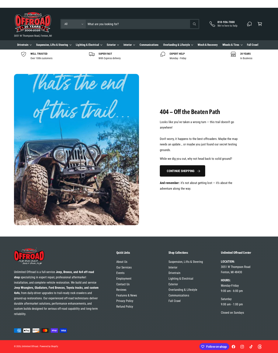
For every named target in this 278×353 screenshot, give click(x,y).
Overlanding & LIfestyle (183, 290)
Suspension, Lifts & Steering (52, 45)
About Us (121, 262)
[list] (139, 56)
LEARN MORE (54, 3)
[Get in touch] (249, 24)
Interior (127, 45)
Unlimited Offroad (30, 346)
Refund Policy (124, 306)
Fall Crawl (175, 301)
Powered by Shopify (49, 346)
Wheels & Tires (230, 45)
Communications (179, 295)
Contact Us (123, 284)
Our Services (124, 267)
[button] (260, 24)
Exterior (111, 45)
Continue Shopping (180, 171)
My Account (258, 3)
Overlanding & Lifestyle (176, 45)
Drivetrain (22, 45)
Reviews (121, 290)
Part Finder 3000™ (233, 3)
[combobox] (143, 24)
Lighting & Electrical (87, 45)
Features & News (126, 295)
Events (120, 273)
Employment (123, 278)
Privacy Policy (124, 301)
